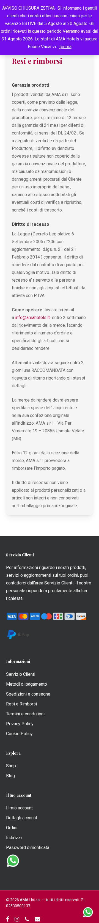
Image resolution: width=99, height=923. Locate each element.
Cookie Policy (19, 733)
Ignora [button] (65, 46)
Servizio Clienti (20, 674)
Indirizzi (14, 837)
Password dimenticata (27, 847)
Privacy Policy (20, 723)
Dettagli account (21, 817)
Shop (11, 765)
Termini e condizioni (25, 713)
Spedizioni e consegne (28, 694)
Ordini (11, 827)
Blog (10, 775)
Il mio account (19, 808)
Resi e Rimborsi (21, 704)
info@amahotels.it (32, 317)
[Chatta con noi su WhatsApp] (88, 911)
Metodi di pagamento (26, 684)
